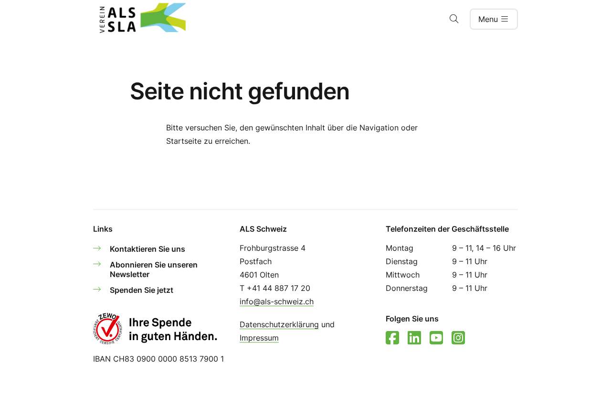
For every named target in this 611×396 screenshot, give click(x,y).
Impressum (259, 337)
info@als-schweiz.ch (277, 301)
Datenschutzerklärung (279, 324)
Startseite (183, 141)
